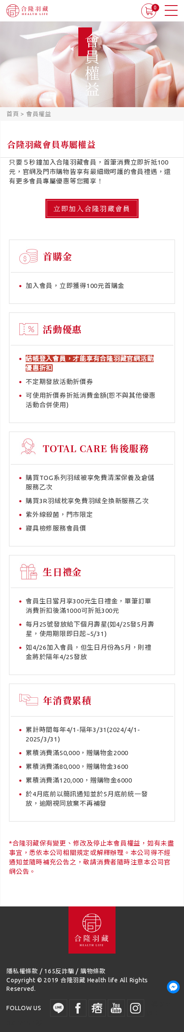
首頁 (12, 114)
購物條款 (93, 971)
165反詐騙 (59, 971)
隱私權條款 (22, 971)
